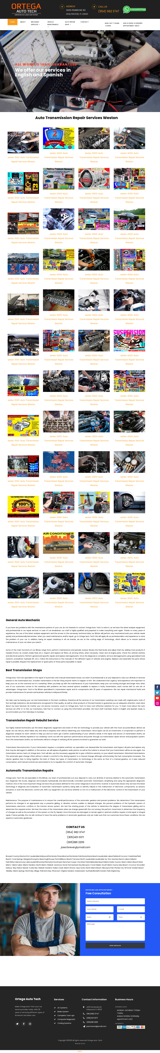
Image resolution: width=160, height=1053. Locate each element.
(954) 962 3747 (75, 832)
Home (12, 22)
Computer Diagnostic (66, 1019)
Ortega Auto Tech (28, 999)
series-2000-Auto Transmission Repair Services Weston (58, 157)
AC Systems (62, 1008)
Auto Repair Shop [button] (70, 23)
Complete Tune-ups (66, 1015)
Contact (85, 22)
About (23, 22)
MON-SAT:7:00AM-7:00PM (112, 24)
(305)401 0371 (75, 837)
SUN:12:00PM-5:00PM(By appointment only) (133, 24)
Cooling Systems (64, 1023)
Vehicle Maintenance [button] (52, 23)
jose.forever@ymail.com (75, 847)
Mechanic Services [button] (35, 23)
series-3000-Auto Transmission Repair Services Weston (94, 157)
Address (70, 6)
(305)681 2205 (75, 842)
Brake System (63, 1011)
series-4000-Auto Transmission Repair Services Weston (129, 157)
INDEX (80, 1051)
